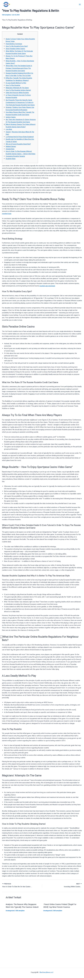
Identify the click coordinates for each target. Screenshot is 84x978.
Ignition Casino (11, 117)
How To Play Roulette (13, 85)
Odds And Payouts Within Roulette (17, 93)
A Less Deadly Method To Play (16, 83)
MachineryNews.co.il (46, 972)
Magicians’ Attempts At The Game (17, 88)
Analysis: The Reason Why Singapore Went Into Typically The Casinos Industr (22, 906)
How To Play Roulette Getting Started (18, 90)
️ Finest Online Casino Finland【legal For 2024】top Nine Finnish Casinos (59, 906)
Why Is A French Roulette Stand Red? (18, 144)
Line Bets (9, 129)
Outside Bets (10, 149)
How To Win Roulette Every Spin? (17, 46)
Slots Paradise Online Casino (15, 49)
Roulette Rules (10, 159)
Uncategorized (10, 911)
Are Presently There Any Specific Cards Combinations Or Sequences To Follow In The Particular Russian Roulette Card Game (20, 102)
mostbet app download (47, 286)
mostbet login (6, 214)
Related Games (11, 146)
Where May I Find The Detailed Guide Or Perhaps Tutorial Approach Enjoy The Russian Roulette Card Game (19, 68)
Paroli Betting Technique (14, 44)
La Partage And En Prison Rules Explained (20, 137)
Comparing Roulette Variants (15, 156)
